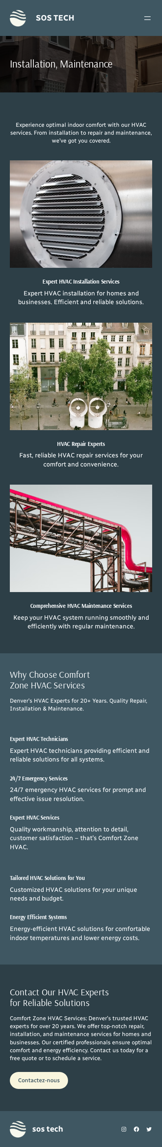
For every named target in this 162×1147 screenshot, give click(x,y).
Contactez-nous (39, 1080)
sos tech (55, 18)
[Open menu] (147, 18)
